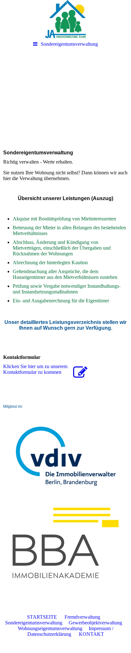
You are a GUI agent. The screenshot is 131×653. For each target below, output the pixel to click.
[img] (65, 19)
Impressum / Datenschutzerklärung (70, 631)
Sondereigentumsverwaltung (69, 44)
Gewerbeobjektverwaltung (95, 622)
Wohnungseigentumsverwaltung (50, 628)
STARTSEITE (45, 617)
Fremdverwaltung (82, 617)
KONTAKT (91, 634)
